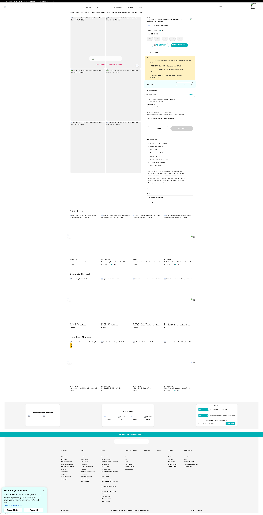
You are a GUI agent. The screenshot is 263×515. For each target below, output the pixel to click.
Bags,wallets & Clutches (67, 466)
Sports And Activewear (87, 466)
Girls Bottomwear (106, 469)
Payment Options (172, 464)
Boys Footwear (105, 464)
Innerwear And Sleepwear (88, 471)
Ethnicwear (64, 459)
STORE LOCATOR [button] (29, 1)
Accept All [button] (34, 510)
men (77, 13)
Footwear (63, 469)
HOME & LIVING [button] (117, 7)
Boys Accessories (106, 489)
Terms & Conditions (196, 510)
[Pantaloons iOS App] (35, 417)
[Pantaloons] (8, 7)
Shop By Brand (65, 479)
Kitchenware (128, 464)
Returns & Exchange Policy (191, 464)
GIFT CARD (19, 1)
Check (191, 94)
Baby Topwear (105, 476)
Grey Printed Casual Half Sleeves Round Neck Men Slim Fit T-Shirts (119, 13)
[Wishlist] (234, 7)
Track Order (187, 456)
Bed (126, 459)
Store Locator (171, 461)
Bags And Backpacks (86, 476)
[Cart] (245, 6)
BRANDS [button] (130, 7)
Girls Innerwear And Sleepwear (110, 471)
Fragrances (64, 474)
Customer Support (189, 461)
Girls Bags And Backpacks (109, 491)
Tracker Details (17, 505)
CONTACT (51, 1)
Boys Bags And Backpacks (109, 486)
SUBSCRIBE (230, 423)
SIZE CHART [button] (154, 52)
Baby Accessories (106, 496)
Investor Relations (172, 466)
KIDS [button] (105, 7)
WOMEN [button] (88, 7)
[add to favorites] (95, 257)
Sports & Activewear (66, 461)
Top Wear (83, 456)
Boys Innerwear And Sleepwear (110, 461)
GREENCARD (9, 1)
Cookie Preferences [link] (6, 514)
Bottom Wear (84, 459)
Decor (126, 461)
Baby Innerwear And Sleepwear (110, 481)
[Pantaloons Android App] (50, 417)
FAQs (185, 459)
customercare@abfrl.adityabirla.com (222, 416)
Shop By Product (129, 466)
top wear (84, 13)
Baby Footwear (105, 484)
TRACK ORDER (41, 1)
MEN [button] (97, 7)
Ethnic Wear (84, 461)
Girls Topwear (105, 466)
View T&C (188, 60)
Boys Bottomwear (106, 459)
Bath (126, 456)
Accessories (64, 471)
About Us (170, 456)
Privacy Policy (8, 505)
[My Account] (240, 7)
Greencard (170, 459)
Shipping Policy (188, 466)
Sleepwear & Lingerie (67, 464)
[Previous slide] (69, 237)
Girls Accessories (106, 494)
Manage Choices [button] (13, 510)
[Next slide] (193, 237)
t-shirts (92, 13)
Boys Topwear (105, 456)
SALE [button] (140, 7)
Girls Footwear (105, 474)
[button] (43, 491)
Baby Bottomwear (106, 479)
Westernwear (64, 456)
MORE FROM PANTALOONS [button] (131, 434)
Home (72, 13)
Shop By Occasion (66, 476)
